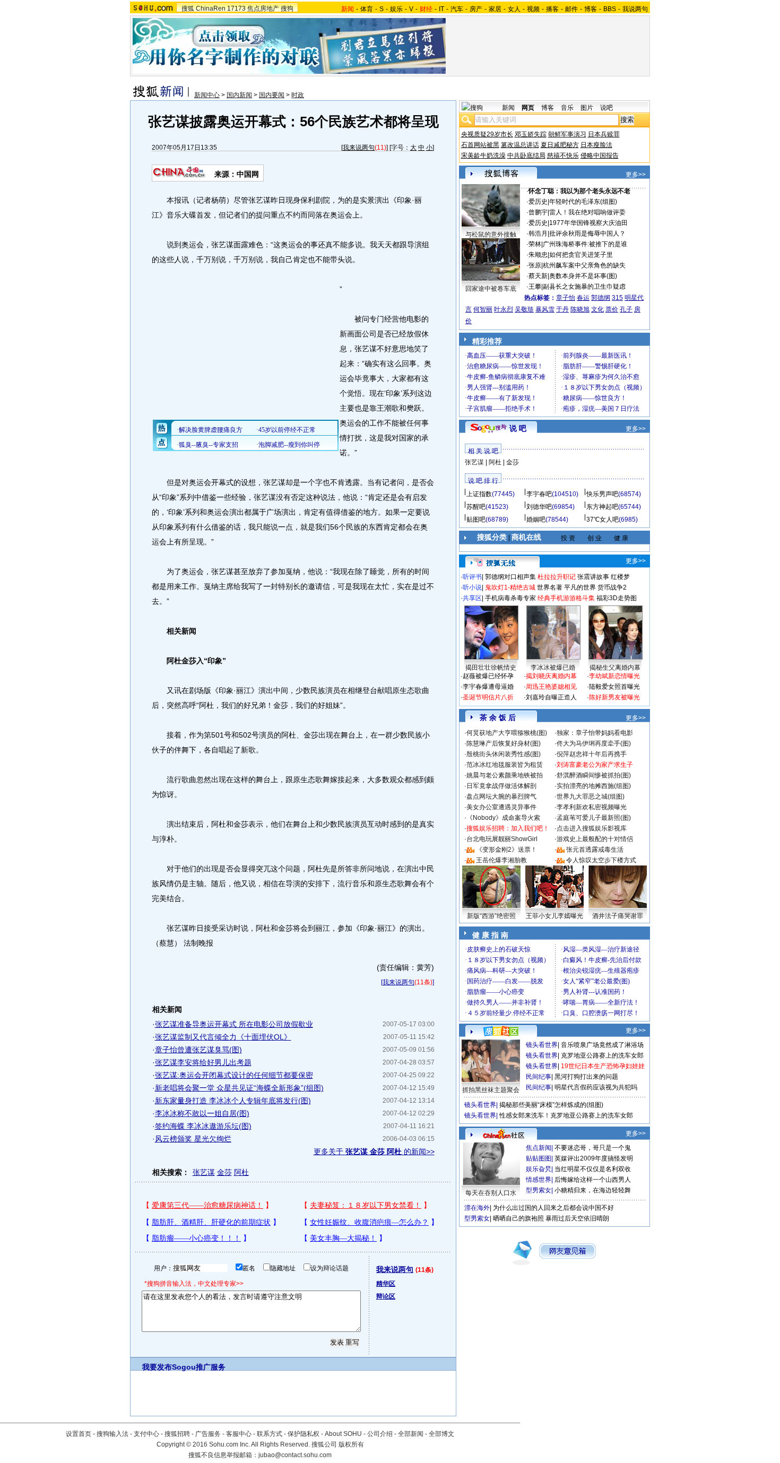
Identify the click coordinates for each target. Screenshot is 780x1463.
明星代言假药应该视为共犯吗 (595, 1087)
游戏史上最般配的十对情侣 (595, 839)
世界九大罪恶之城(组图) (591, 796)
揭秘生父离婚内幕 (615, 667)
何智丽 (482, 309)
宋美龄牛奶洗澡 (483, 155)
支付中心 (146, 1434)
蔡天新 (538, 276)
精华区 (385, 1283)
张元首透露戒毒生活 (594, 849)
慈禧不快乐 (563, 155)
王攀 (534, 286)
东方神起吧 (602, 506)
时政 (297, 95)
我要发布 (157, 1367)
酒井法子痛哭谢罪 (617, 916)
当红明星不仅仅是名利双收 (592, 1169)
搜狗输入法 (112, 1434)
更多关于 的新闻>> (374, 1151)
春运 (583, 297)
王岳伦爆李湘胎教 (501, 860)
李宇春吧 (539, 494)
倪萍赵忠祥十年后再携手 (592, 754)
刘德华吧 (539, 506)
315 (617, 297)
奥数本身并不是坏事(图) (583, 276)
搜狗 (287, 8)
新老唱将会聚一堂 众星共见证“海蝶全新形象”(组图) (239, 1088)
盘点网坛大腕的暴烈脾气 (501, 796)
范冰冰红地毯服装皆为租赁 (504, 764)
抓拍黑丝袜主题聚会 (490, 1090)
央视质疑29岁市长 (487, 134)
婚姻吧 (535, 519)
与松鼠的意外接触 (490, 234)
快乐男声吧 (602, 494)
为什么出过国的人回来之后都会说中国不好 (553, 1207)
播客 (552, 9)
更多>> (636, 174)
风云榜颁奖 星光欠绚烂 (193, 1139)
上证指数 (479, 494)
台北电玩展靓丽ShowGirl (502, 839)
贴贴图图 (538, 1158)
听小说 (472, 587)
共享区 (472, 598)
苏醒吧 (476, 506)
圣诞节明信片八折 (488, 697)
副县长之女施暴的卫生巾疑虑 (584, 286)
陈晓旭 (580, 309)
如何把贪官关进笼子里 (581, 254)
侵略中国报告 (599, 155)
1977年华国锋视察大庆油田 (588, 223)
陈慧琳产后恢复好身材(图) (503, 743)
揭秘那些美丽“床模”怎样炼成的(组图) (551, 1105)
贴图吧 (476, 519)
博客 (590, 9)
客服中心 (239, 1434)
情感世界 (538, 1179)
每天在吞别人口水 (490, 1193)
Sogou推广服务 (199, 1367)
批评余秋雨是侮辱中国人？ (587, 233)
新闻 (508, 107)
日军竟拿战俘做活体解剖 (501, 786)
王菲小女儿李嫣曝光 (554, 916)
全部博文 (441, 1434)
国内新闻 (239, 95)
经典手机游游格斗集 (566, 598)
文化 (597, 309)
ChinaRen (211, 8)
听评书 (472, 577)
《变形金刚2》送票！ (506, 849)
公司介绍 (380, 1434)
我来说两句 (359, 147)
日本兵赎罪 (604, 134)
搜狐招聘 (177, 1434)
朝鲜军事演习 (567, 134)
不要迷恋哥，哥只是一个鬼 (592, 1148)
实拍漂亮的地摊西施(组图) (594, 786)
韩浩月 (538, 233)
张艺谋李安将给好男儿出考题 (203, 1062)
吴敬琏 (524, 309)
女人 (514, 9)
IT (441, 9)
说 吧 (517, 428)
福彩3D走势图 (616, 598)
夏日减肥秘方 (560, 145)
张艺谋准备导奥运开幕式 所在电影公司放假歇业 (234, 1024)
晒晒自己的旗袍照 (518, 1218)
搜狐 (187, 8)
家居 (495, 9)
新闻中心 (207, 95)
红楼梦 (620, 577)
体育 (366, 9)
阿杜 (241, 1172)
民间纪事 (538, 1076)
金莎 (224, 1172)
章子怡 (565, 297)
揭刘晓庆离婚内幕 (551, 676)
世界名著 (549, 587)
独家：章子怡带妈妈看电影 (595, 733)
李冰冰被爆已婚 (553, 667)
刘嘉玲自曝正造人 (551, 697)
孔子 (626, 309)
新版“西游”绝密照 (491, 916)
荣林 (534, 244)
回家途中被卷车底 (490, 288)
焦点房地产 (263, 8)
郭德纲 (600, 297)
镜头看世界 (542, 1045)
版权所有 (351, 1444)
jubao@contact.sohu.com (295, 1455)
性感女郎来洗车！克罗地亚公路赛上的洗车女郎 (566, 1115)
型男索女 (538, 1190)
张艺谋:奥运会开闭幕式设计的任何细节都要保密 (234, 1075)
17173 (236, 8)
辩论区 (385, 1296)
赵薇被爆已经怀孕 (488, 676)
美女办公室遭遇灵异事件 (501, 807)
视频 (533, 9)
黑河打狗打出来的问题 (586, 1076)
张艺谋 (204, 1172)
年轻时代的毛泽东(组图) (583, 201)
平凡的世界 (580, 587)
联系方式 (269, 1434)
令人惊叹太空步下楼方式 (601, 860)
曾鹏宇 (538, 212)
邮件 (571, 9)
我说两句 (635, 9)
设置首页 (78, 1434)
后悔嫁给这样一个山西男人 (592, 1179)
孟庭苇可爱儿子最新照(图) (594, 817)
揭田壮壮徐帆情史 (490, 667)
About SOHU (343, 1434)
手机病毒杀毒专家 (510, 598)
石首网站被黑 (480, 145)
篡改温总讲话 (520, 145)
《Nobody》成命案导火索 (503, 817)
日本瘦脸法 (596, 145)
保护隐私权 (303, 1434)
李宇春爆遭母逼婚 (488, 686)
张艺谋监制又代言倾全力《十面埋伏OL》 (223, 1037)
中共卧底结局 (526, 155)
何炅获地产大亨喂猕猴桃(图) (506, 733)
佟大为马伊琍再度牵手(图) (594, 743)
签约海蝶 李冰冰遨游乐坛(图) (203, 1126)
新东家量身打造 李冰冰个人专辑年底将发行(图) (233, 1100)
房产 (476, 9)
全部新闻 (410, 1434)
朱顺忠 (538, 254)
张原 (534, 265)
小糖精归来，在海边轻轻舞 (592, 1190)
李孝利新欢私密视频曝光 (592, 807)
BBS (609, 9)
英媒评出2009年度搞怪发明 (593, 1158)
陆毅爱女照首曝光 (614, 686)
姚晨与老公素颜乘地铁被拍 (504, 775)
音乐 (567, 107)
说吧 (606, 107)
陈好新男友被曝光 (614, 697)
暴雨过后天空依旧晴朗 (577, 1218)
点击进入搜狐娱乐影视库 (592, 828)
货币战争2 (612, 587)
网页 (528, 107)
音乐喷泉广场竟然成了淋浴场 (602, 1045)
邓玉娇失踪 (531, 134)
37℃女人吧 (602, 519)
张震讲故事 (593, 577)
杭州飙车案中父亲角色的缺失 (584, 265)
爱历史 (538, 201)
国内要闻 (271, 95)
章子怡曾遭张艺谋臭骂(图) (198, 1049)
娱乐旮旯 (538, 1169)
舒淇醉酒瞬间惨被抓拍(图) (594, 775)
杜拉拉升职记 (557, 577)
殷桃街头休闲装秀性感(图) (503, 754)
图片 (586, 107)
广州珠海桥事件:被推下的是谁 (585, 244)
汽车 (456, 9)
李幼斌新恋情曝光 (614, 676)
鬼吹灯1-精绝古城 (510, 587)
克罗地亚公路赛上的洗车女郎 (602, 1055)
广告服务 (208, 1434)
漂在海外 (477, 1207)
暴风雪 (544, 309)
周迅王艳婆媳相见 (551, 686)
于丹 (562, 309)
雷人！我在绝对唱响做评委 (587, 212)
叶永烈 (503, 309)
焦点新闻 (538, 1148)
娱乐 (396, 9)
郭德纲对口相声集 (510, 577)
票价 (611, 309)
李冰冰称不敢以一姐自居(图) (202, 1113)
